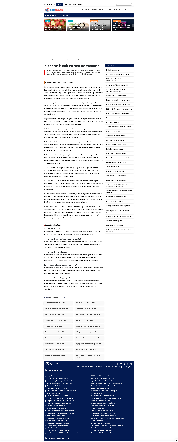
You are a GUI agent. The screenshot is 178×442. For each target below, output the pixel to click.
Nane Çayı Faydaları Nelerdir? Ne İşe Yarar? (104, 403)
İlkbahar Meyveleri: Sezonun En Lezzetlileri (59, 383)
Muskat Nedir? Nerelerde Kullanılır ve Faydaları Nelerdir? (108, 418)
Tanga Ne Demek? (69, 4)
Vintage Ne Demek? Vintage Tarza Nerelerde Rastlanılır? (108, 383)
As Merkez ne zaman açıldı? (85, 303)
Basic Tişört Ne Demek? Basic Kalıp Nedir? (59, 403)
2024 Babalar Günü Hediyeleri (100, 376)
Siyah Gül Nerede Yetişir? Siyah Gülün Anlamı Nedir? (62, 433)
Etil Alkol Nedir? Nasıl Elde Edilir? (57, 420)
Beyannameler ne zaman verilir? (55, 314)
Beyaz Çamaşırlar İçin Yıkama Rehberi (58, 430)
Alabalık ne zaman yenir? (84, 320)
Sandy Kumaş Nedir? (97, 420)
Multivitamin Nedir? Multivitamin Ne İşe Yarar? (105, 378)
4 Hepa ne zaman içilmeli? (53, 326)
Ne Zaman (55, 60)
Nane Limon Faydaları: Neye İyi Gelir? (58, 423)
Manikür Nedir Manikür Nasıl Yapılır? (58, 408)
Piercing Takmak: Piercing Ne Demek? (58, 425)
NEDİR (87, 10)
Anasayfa (49, 60)
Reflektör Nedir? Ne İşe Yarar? (56, 428)
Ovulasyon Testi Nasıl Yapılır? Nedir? (102, 430)
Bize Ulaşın (126, 367)
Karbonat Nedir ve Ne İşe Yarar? (56, 405)
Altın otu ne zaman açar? (53, 338)
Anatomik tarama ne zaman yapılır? (88, 338)
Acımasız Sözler (50, 15)
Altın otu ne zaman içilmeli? (54, 332)
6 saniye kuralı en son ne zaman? (69, 60)
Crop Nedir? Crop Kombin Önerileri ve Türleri (60, 413)
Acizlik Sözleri (63, 15)
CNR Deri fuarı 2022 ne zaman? (55, 320)
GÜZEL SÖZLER (123, 10)
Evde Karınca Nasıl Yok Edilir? (56, 415)
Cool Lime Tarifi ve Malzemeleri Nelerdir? (103, 415)
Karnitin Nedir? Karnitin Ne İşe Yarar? (58, 378)
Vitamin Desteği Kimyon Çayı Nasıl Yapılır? (59, 381)
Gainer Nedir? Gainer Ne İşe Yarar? (57, 396)
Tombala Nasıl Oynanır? (98, 408)
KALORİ (114, 10)
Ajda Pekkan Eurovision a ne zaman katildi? (88, 356)
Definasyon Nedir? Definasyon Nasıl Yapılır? (104, 391)
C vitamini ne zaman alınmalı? (55, 349)
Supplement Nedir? (97, 393)
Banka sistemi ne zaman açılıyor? (56, 309)
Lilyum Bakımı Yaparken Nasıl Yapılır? (102, 381)
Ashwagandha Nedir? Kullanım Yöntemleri (103, 413)
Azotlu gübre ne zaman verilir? (55, 355)
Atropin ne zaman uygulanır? (86, 332)
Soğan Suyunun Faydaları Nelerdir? (101, 428)
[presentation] (108, 4)
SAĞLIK (81, 10)
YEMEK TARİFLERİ (104, 10)
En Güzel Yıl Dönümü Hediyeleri (100, 423)
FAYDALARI (93, 10)
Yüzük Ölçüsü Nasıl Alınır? (54, 393)
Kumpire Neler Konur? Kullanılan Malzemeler (60, 401)
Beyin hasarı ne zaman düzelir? (86, 309)
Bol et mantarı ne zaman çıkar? (86, 349)
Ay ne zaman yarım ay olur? (54, 344)
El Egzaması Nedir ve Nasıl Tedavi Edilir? (103, 405)
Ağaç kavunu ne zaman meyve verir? (88, 344)
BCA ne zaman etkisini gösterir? (56, 303)
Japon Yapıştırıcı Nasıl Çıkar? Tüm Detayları (60, 410)
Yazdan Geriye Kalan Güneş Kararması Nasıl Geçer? (106, 398)
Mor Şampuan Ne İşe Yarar (55, 386)
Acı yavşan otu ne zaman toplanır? (88, 314)
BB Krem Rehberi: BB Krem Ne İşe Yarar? (103, 396)
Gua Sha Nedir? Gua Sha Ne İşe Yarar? (58, 388)
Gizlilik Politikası (81, 367)
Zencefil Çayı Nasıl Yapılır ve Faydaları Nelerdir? (105, 386)
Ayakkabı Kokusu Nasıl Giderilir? (100, 388)
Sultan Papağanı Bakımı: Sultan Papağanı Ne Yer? (61, 398)
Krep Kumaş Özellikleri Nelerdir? (101, 401)
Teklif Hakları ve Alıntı (113, 367)
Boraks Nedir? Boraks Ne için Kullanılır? (59, 418)
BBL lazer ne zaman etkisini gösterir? (89, 326)
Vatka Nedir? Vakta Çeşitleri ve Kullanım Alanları (61, 391)
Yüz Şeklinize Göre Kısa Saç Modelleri (102, 433)
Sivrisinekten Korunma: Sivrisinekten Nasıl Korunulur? (107, 425)
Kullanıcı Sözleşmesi (95, 367)
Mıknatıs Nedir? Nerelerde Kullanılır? (102, 410)
